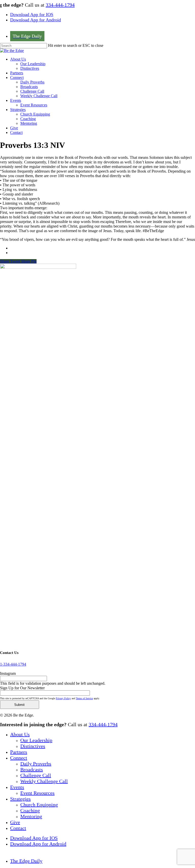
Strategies (20, 799)
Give (15, 822)
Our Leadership (36, 740)
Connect (18, 758)
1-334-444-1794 (13, 664)
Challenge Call (35, 775)
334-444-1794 (60, 5)
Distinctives (32, 746)
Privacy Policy (63, 698)
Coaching (30, 810)
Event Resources (37, 793)
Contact (18, 828)
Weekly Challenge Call (44, 781)
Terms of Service (84, 698)
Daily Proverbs (35, 763)
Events (17, 787)
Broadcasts (31, 769)
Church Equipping (39, 804)
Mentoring (31, 816)
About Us (20, 734)
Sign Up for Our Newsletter (22, 688)
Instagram (8, 673)
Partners (18, 752)
